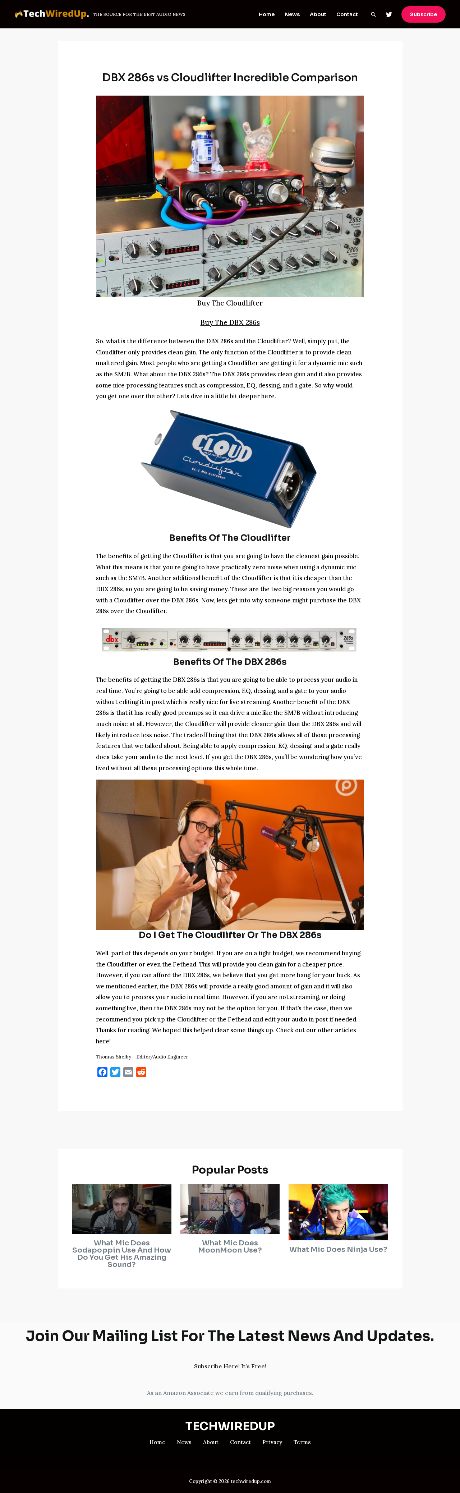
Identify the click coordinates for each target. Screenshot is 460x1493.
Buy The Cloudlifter (230, 303)
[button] (373, 14)
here (102, 1041)
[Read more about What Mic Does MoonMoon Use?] (230, 1208)
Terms (302, 1442)
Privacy (272, 1442)
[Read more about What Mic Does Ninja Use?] (338, 1211)
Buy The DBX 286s (230, 322)
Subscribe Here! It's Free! (230, 1366)
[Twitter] (389, 14)
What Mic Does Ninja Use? (338, 1249)
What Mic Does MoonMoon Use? (230, 1247)
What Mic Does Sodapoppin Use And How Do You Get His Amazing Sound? (121, 1254)
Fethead (184, 964)
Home (267, 14)
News (292, 14)
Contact (347, 14)
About (318, 14)
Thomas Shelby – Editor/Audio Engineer (142, 1057)
